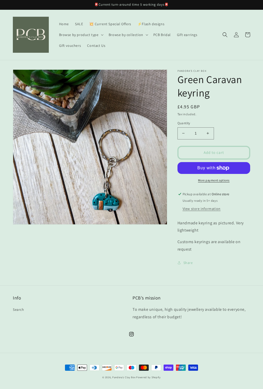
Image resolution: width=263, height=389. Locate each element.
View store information (202, 208)
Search (18, 309)
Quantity (183, 123)
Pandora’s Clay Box (124, 377)
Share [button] (188, 262)
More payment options (214, 180)
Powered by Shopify (148, 377)
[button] (81, 34)
